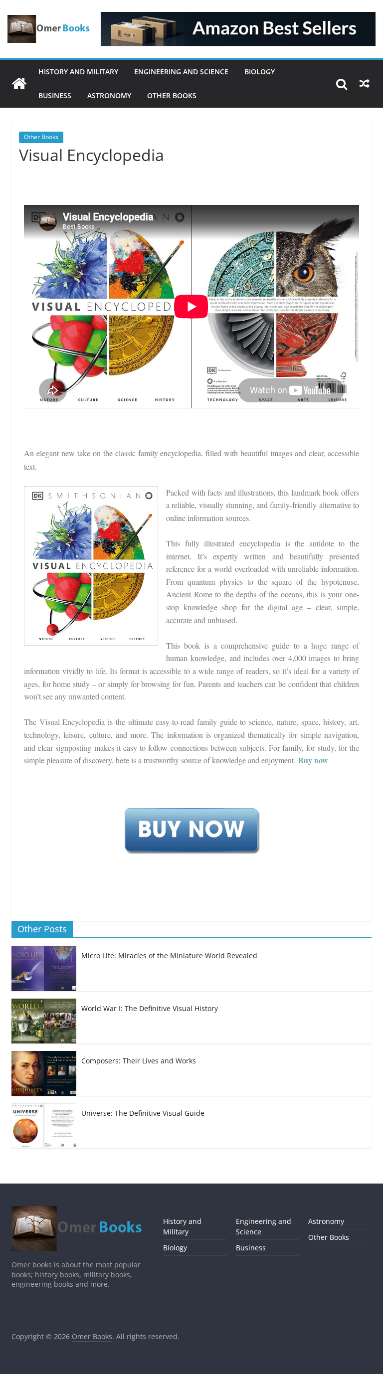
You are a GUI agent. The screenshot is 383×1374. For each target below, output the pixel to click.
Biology (259, 71)
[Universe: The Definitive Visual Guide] (43, 1108)
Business (54, 95)
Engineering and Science (181, 71)
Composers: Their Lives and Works (138, 1060)
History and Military (78, 71)
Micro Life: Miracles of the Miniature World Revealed (169, 955)
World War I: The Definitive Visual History (149, 1008)
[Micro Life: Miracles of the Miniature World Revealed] (43, 951)
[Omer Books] (18, 84)
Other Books (171, 95)
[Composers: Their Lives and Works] (43, 1056)
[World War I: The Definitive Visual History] (43, 1004)
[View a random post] (365, 84)
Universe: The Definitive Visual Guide (142, 1113)
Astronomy (109, 95)
